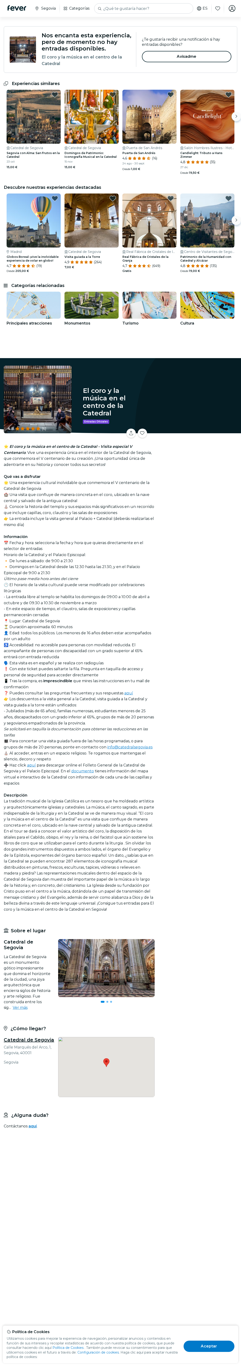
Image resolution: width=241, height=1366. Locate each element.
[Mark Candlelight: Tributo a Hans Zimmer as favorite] (228, 95)
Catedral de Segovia (29, 1040)
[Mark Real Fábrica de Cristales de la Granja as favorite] (171, 198)
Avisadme (186, 56)
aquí (128, 693)
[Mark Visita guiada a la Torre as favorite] (113, 198)
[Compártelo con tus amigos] (131, 433)
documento (82, 771)
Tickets (199, 435)
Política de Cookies (68, 1348)
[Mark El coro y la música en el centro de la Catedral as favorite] (142, 433)
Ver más (20, 1007)
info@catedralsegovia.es (130, 747)
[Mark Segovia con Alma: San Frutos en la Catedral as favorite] (55, 95)
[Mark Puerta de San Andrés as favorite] (171, 95)
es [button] (205, 8)
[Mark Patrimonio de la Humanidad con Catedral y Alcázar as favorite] (228, 198)
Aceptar (209, 1346)
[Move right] (236, 116)
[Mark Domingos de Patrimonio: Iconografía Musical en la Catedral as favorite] (113, 95)
